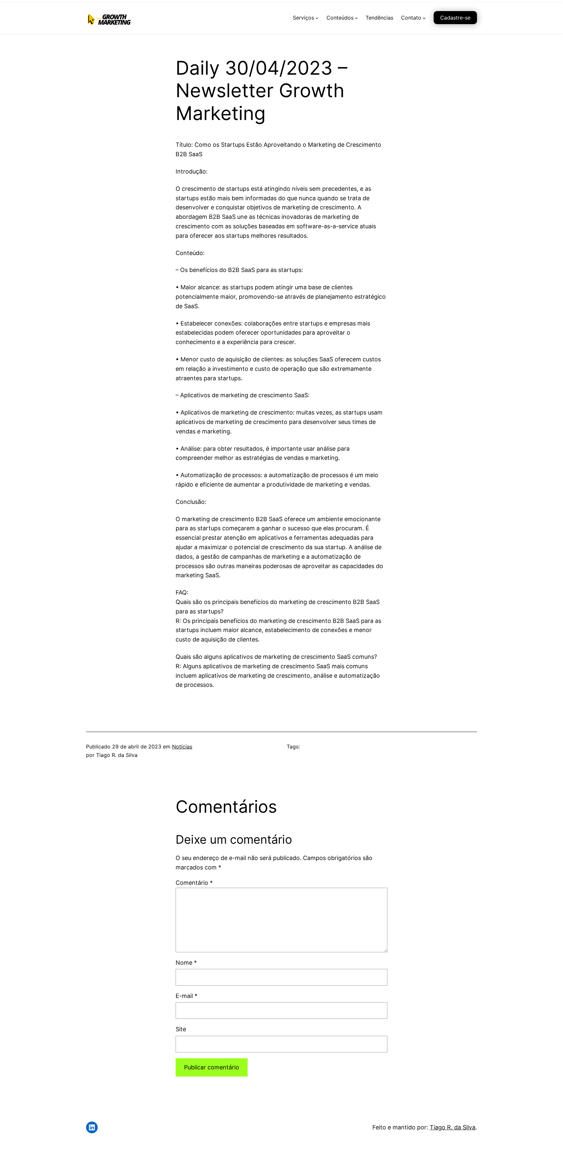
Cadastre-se (455, 17)
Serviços (303, 17)
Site (181, 1029)
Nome (186, 962)
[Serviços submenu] (317, 18)
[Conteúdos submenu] (356, 18)
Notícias (182, 746)
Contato (411, 17)
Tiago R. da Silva (452, 1127)
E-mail (186, 995)
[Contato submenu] (424, 18)
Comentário (194, 882)
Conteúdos (340, 17)
